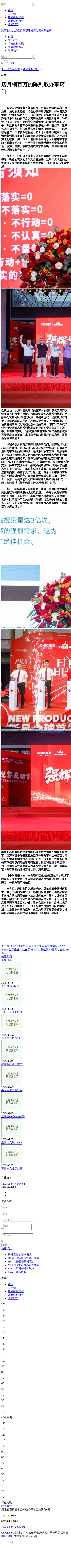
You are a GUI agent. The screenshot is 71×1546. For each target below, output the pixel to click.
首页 (10, 36)
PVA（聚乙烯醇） (18, 1272)
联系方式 (6, 1506)
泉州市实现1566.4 (11, 1142)
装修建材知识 (16, 43)
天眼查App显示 (10, 986)
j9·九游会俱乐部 (10, 69)
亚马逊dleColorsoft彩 (13, 1116)
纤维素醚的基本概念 (20, 1254)
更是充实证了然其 (11, 1168)
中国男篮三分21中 (11, 1090)
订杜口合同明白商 (11, 1012)
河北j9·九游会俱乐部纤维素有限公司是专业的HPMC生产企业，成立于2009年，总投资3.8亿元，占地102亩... (35, 949)
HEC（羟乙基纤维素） (21, 1261)
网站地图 (6, 1536)
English (5, 60)
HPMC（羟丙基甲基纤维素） (25, 1258)
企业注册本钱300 (11, 1038)
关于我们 (13, 40)
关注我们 (6, 956)
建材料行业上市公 (11, 1064)
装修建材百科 (16, 47)
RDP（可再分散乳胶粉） (22, 1268)
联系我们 (13, 50)
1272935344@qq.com (13, 1183)
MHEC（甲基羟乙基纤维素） (25, 1265)
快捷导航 (6, 1248)
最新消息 (6, 960)
